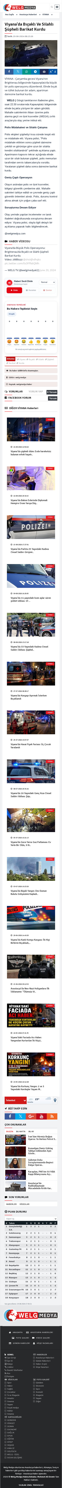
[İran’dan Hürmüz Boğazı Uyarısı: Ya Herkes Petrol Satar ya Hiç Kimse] (15, 1140)
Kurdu (21, 363)
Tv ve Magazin (13, 1395)
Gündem (39, 1382)
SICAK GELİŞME (14, 1457)
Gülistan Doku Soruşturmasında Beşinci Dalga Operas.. (40, 1162)
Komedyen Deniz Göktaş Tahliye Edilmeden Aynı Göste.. (40, 1151)
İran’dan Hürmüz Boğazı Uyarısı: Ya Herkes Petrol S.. (42, 1138)
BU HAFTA (20, 1131)
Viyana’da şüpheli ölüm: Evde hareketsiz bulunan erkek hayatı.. (31, 453)
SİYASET (11, 1423)
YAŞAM (10, 1445)
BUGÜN (9, 1131)
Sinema (10, 1401)
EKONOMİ (11, 1429)
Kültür (10, 1411)
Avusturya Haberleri (28, 14)
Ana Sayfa (9, 14)
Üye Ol (9, 1361)
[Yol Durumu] (55, 1100)
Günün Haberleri (42, 1361)
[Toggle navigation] (57, 7)
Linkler (10, 1367)
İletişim (10, 1376)
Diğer (38, 1401)
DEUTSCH (11, 1451)
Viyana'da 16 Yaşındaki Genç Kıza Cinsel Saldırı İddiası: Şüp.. (31, 795)
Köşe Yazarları (42, 1367)
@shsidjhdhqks (32, 259)
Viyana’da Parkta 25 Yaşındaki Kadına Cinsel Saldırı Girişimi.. (30, 551)
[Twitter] (20, 1116)
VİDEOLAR (24, 1204)
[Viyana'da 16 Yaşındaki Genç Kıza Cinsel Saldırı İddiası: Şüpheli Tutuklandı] (31, 771)
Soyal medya (13, 1407)
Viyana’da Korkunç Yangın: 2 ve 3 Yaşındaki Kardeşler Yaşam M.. (27, 1088)
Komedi (39, 1392)
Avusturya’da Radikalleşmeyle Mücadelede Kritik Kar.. (40, 1186)
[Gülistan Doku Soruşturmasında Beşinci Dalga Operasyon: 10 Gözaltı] (15, 1163)
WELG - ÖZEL (13, 1454)
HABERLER (11, 1204)
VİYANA (45, 14)
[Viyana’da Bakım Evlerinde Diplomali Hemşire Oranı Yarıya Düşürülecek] (31, 478)
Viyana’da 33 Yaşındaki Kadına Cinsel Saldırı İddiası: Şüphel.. (29, 648)
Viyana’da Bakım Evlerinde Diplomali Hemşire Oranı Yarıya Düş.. (29, 502)
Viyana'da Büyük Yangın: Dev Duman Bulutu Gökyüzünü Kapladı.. (29, 892)
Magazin (39, 1395)
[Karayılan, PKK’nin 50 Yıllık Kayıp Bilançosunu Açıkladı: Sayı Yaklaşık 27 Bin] (15, 1175)
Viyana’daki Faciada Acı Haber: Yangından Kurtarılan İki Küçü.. (26, 1039)
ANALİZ (10, 1448)
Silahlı (41, 359)
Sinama (10, 1414)
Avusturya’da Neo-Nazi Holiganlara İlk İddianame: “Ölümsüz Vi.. (30, 990)
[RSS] (52, 1116)
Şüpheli (50, 359)
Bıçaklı (31, 359)
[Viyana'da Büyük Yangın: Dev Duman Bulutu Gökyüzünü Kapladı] (31, 869)
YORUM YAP (36, 391)
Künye (10, 1364)
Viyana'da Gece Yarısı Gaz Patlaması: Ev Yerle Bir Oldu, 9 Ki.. (31, 844)
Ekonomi (39, 1386)
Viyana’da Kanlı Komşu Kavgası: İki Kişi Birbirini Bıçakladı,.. (30, 941)
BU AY (31, 1131)
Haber (10, 1386)
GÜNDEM (11, 1420)
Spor (9, 1382)
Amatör (10, 1398)
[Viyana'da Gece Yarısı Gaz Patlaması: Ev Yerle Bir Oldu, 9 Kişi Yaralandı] (31, 820)
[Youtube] (41, 1116)
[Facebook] (10, 1116)
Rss (8, 1373)
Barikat (11, 363)
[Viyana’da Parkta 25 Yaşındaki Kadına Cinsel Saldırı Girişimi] (31, 527)
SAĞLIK (10, 1432)
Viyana (22, 359)
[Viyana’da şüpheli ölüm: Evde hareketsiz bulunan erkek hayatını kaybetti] (31, 429)
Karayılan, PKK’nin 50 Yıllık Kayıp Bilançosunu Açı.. (41, 1173)
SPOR (9, 1435)
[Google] (31, 1116)
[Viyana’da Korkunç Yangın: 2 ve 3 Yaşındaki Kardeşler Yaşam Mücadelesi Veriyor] (31, 1064)
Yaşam (10, 1404)
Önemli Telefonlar (14, 1370)
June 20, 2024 (48, 270)
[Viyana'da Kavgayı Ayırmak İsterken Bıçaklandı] (31, 674)
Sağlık (10, 1389)
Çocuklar (11, 1392)
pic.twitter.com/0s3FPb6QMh (22, 263)
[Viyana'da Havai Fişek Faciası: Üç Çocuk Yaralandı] (31, 722)
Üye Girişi (11, 1357)
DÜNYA (10, 1426)
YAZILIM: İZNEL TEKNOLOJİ (31, 1485)
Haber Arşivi (41, 1364)
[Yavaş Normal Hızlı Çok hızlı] (47, 282)
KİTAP (10, 1442)
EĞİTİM (10, 1439)
